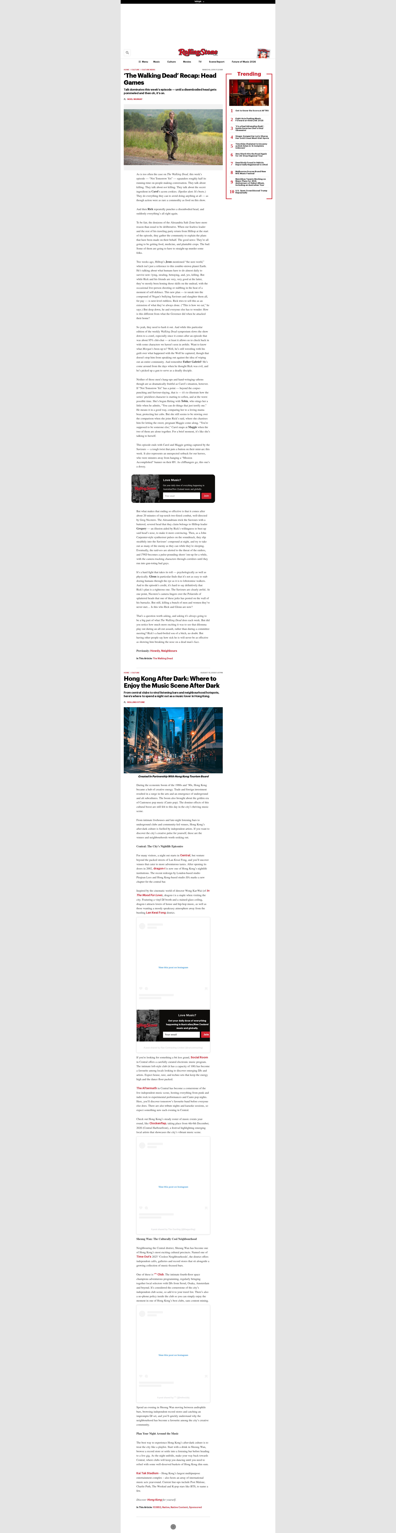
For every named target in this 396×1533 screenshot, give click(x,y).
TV (200, 62)
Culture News (148, 70)
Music (156, 62)
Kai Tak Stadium (147, 1473)
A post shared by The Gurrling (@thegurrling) (173, 1229)
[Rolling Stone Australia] (198, 55)
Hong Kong (154, 1499)
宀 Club (159, 1274)
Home (126, 70)
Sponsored (195, 1507)
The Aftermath (146, 1088)
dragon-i (159, 868)
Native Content (179, 1507)
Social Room (199, 1057)
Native (166, 1507)
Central (185, 855)
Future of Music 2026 (244, 62)
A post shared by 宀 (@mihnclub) (173, 1397)
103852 (157, 1507)
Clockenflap (157, 1123)
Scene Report (216, 62)
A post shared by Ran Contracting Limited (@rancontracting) (173, 1047)
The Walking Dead (163, 658)
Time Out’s (143, 1256)
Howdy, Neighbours (163, 650)
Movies (187, 62)
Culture (171, 62)
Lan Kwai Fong (156, 912)
